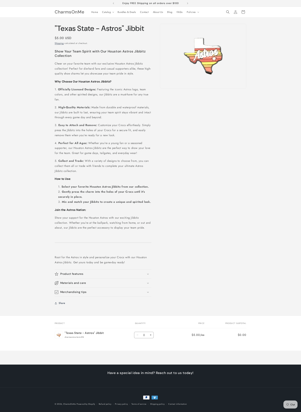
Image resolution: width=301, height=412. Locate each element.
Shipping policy (157, 403)
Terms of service (139, 403)
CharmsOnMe (69, 404)
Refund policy (105, 403)
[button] (107, 12)
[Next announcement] (187, 3)
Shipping (59, 43)
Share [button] (62, 303)
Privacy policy (121, 403)
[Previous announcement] (113, 3)
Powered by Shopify (86, 404)
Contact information (177, 403)
